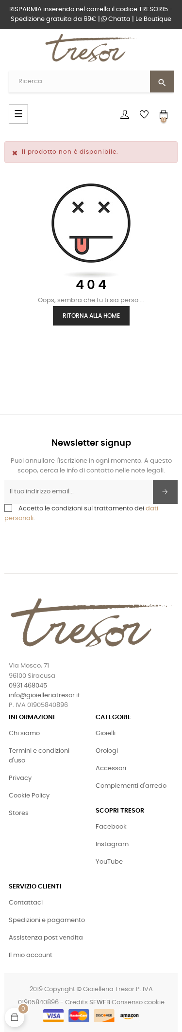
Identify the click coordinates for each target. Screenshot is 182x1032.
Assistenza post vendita (46, 938)
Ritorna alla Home (91, 316)
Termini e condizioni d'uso (39, 756)
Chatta (119, 19)
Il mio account (30, 955)
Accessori (111, 768)
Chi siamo (24, 733)
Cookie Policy (29, 796)
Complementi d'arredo (131, 786)
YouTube (109, 862)
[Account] (124, 114)
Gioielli (106, 733)
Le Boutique (153, 19)
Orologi (107, 751)
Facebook (111, 827)
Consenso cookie (138, 1002)
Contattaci (26, 903)
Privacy (20, 778)
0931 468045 (28, 686)
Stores (19, 813)
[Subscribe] (165, 492)
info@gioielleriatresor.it (44, 695)
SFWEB (99, 1002)
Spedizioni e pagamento (47, 920)
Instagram (112, 844)
